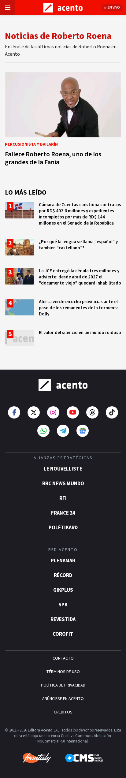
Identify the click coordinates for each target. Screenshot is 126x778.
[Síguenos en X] (34, 412)
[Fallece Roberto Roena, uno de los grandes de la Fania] (63, 120)
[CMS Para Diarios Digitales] (84, 758)
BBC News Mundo (63, 483)
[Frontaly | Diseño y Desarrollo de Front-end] (37, 758)
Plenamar (63, 560)
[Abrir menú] (7, 7)
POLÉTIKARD (63, 527)
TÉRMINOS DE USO (63, 672)
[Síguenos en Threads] (92, 412)
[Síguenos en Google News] (82, 431)
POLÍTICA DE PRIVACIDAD (63, 685)
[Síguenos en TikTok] (112, 412)
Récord (63, 575)
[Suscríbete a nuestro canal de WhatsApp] (43, 431)
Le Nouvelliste (63, 469)
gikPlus (63, 590)
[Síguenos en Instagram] (53, 412)
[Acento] (63, 385)
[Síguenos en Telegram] (63, 431)
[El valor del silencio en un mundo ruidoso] (63, 340)
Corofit (63, 634)
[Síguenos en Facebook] (14, 412)
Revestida (63, 619)
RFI (63, 498)
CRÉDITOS (63, 712)
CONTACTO (63, 658)
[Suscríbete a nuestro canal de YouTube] (73, 412)
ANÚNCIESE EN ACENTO (63, 699)
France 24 (63, 513)
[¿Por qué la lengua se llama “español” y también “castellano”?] (63, 249)
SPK (63, 605)
